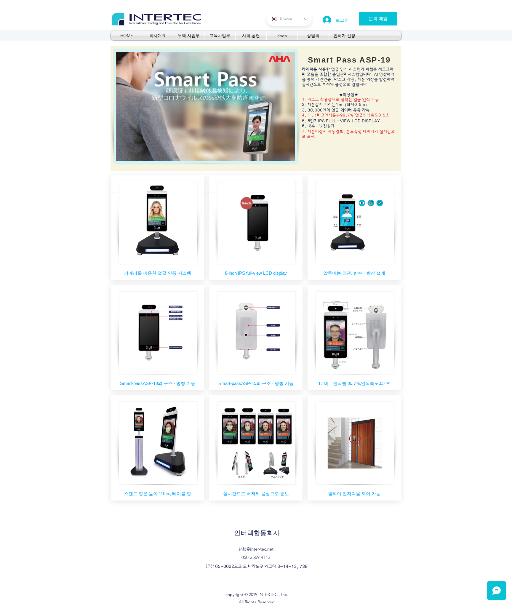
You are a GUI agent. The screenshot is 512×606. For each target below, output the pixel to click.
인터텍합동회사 (257, 533)
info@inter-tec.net (256, 549)
